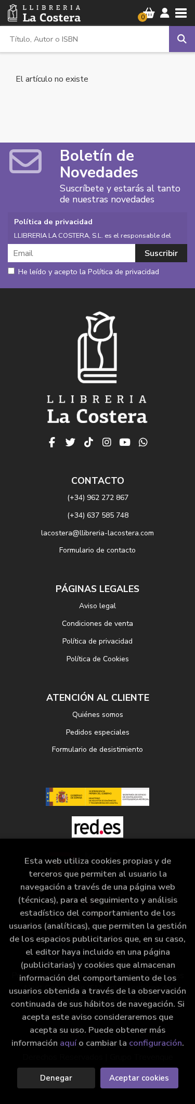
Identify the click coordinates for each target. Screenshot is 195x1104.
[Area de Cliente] (165, 13)
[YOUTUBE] (125, 442)
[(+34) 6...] (143, 442)
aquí (68, 1043)
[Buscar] (182, 39)
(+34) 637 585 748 (97, 515)
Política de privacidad (97, 641)
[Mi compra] (149, 13)
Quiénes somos (97, 715)
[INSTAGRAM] (106, 442)
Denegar (56, 1078)
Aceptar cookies (139, 1078)
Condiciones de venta (97, 623)
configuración (155, 1043)
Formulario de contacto (97, 550)
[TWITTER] (70, 442)
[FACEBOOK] (52, 442)
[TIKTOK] (88, 442)
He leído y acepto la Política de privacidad (88, 272)
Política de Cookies (98, 659)
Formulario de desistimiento (97, 749)
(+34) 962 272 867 (97, 498)
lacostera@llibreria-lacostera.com (97, 533)
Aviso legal (97, 606)
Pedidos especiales (97, 732)
